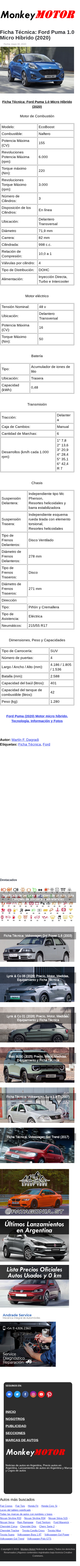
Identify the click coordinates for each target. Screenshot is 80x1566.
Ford (46, 744)
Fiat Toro (20, 1506)
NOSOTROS (15, 1419)
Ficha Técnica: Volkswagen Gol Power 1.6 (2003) (38, 935)
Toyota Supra (7, 1534)
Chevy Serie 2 (47, 1526)
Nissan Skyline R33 (10, 1518)
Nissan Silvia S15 (58, 1518)
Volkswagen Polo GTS (39, 1538)
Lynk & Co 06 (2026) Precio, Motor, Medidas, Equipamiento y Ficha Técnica (38, 977)
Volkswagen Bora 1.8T (29, 1534)
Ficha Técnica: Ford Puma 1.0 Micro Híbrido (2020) (37, 35)
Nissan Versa (7, 1522)
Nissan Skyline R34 (34, 1518)
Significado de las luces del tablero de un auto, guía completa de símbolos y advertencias (38, 897)
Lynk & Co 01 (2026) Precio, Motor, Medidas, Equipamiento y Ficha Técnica (38, 1018)
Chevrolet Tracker (9, 1530)
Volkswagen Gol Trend (12, 1538)
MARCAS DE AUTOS (22, 1440)
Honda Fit (33, 1506)
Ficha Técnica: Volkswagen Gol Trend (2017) (38, 1137)
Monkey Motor (28, 1549)
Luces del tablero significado (15, 1510)
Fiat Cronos (6, 1506)
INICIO (11, 1412)
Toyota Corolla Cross (33, 1530)
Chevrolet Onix (28, 1526)
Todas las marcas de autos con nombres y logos (26, 1514)
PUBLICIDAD (16, 1426)
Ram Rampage (25, 1522)
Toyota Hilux (54, 1530)
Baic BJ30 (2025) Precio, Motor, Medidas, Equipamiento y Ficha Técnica (38, 1058)
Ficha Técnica (29, 744)
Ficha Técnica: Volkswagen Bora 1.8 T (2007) (38, 1096)
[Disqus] (38, 824)
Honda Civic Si (49, 1506)
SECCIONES (15, 1433)
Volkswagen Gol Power (56, 1534)
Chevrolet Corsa (8, 1526)
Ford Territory (43, 1522)
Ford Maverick (61, 1522)
